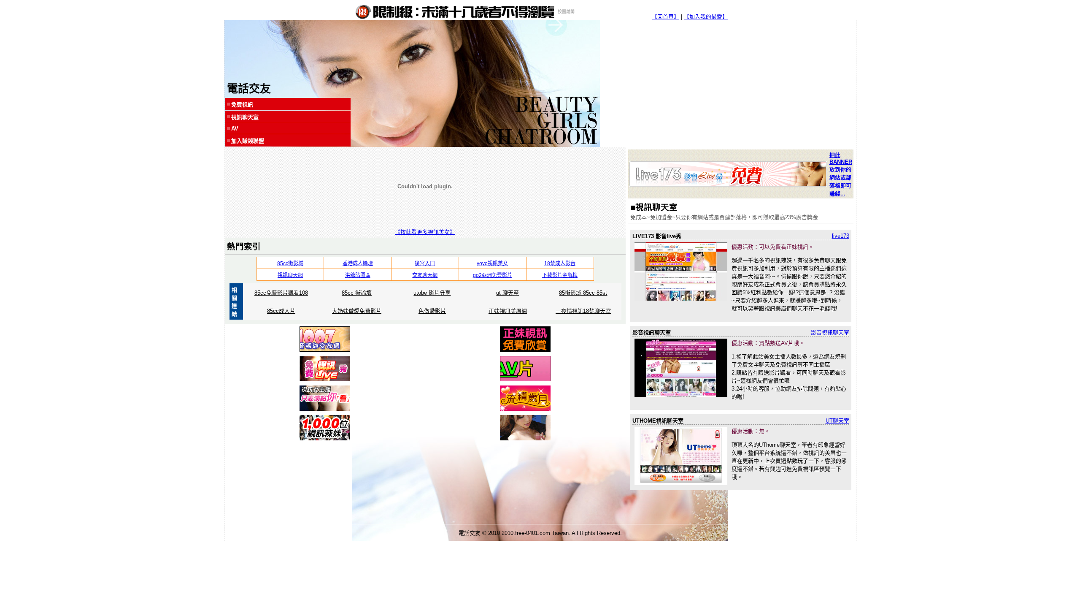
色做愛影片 (432, 311)
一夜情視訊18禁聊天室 (583, 311)
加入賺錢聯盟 (247, 141)
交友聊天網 (424, 275)
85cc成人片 (281, 311)
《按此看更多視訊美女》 (425, 232)
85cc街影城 (290, 263)
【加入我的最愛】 (706, 17)
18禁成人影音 (559, 263)
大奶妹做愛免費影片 (356, 311)
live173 (840, 236)
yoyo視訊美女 (492, 263)
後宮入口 (425, 263)
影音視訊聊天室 (830, 332)
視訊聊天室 (245, 117)
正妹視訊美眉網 (508, 311)
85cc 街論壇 (357, 293)
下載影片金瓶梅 (560, 275)
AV (234, 128)
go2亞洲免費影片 (492, 275)
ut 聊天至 (507, 293)
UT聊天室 (837, 421)
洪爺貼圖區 (357, 275)
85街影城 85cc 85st (583, 293)
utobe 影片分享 (432, 293)
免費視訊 (242, 104)
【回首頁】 (665, 17)
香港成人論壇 (358, 263)
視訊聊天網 (290, 275)
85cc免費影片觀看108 (281, 293)
